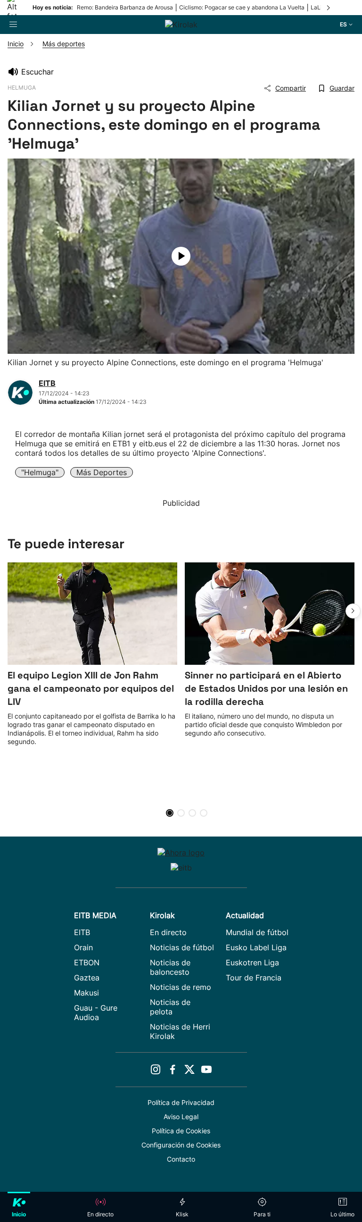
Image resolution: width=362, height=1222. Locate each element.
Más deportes (101, 472)
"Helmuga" (39, 472)
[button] (353, 611)
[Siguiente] (329, 7)
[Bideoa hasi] (181, 256)
